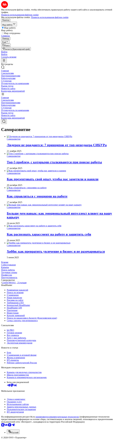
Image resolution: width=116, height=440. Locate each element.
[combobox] (13, 431)
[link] (6, 45)
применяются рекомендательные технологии (57, 417)
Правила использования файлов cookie (49, 17)
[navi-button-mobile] (4, 60)
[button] (4, 52)
